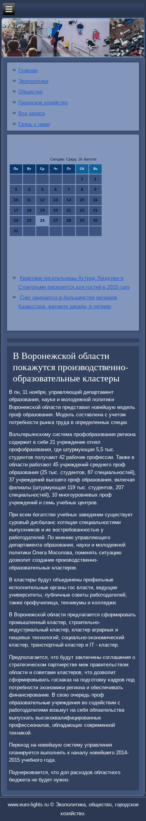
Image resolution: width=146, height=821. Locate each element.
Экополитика (33, 81)
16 (95, 200)
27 (55, 220)
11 (29, 200)
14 (69, 200)
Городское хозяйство (43, 102)
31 (16, 231)
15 (82, 200)
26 (42, 220)
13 (55, 200)
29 (82, 220)
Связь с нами (34, 124)
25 (29, 220)
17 (16, 210)
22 (82, 210)
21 (69, 210)
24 (16, 220)
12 (42, 200)
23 (95, 210)
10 (16, 200)
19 (42, 210)
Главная (27, 70)
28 (69, 220)
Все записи (31, 113)
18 (29, 210)
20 (55, 210)
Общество (30, 92)
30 (95, 220)
